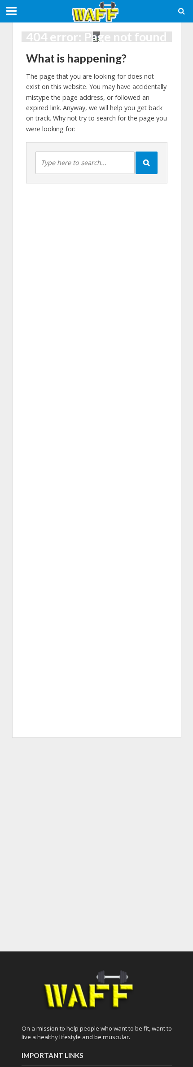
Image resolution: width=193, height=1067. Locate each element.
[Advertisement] (96, 843)
